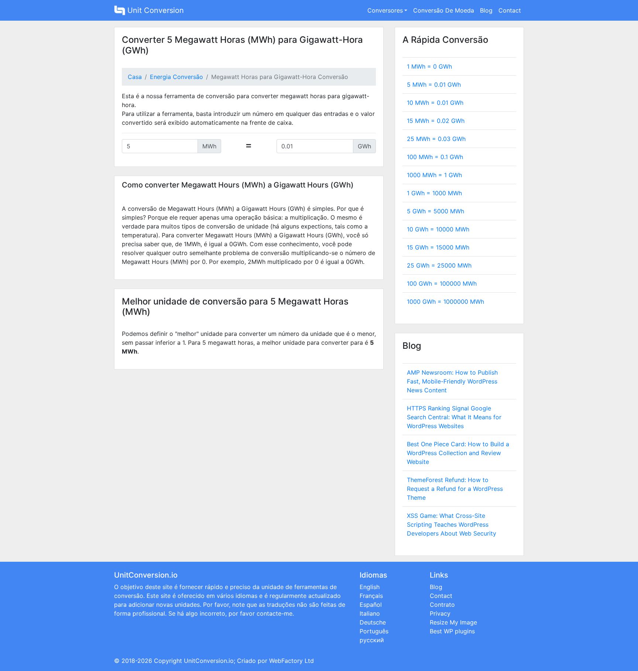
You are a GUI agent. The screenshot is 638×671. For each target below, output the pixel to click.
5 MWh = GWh (434, 84)
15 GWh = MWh (438, 247)
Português (374, 631)
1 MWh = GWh (429, 66)
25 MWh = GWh (436, 138)
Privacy (440, 613)
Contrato (442, 604)
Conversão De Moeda (443, 10)
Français (371, 595)
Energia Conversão (176, 76)
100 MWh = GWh (435, 157)
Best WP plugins (452, 631)
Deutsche (373, 622)
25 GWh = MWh (439, 265)
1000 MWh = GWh (434, 175)
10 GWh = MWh (438, 229)
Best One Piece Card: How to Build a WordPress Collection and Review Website (458, 452)
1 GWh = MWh (434, 193)
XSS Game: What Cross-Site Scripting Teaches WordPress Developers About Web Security (451, 524)
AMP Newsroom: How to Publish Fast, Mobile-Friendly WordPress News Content (452, 381)
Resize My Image (453, 622)
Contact (509, 10)
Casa (135, 76)
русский (372, 640)
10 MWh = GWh (435, 102)
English (370, 587)
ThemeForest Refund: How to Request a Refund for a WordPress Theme (455, 488)
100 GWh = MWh (442, 283)
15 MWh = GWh (435, 120)
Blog (486, 10)
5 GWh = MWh (435, 211)
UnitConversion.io (209, 660)
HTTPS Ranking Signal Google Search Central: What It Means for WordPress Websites (454, 417)
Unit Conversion (154, 10)
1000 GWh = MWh (445, 301)
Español (371, 604)
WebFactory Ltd (291, 660)
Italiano (370, 613)
